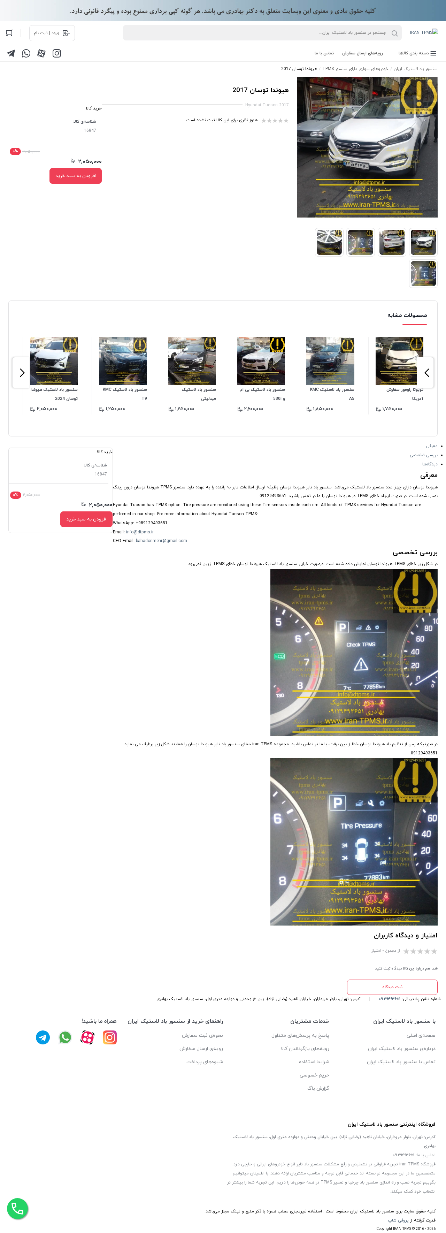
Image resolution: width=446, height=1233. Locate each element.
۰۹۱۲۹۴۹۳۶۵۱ (389, 999)
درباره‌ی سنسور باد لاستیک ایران (402, 1048)
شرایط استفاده (314, 1062)
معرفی (432, 446)
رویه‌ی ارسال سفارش (201, 1048)
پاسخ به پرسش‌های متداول (300, 1035)
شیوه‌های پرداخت (204, 1062)
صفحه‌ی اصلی (421, 1035)
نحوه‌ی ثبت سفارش (202, 1035)
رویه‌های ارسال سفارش (362, 53)
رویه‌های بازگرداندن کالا (305, 1048)
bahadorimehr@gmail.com (161, 541)
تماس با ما (324, 53)
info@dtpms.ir (140, 532)
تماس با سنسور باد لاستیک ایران (401, 1062)
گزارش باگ (318, 1088)
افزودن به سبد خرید (75, 176)
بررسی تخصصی (424, 455)
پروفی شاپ (398, 1220)
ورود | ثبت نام (46, 33)
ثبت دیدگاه (392, 987)
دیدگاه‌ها (430, 464)
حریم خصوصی (314, 1075)
